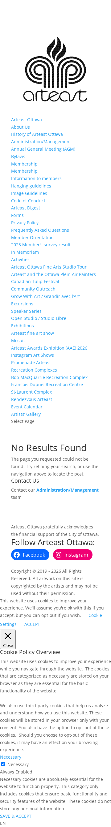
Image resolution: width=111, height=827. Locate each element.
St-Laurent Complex (31, 392)
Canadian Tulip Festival (35, 281)
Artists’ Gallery (26, 414)
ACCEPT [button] (32, 624)
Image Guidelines (29, 193)
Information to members (36, 178)
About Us (20, 127)
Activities (20, 259)
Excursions (22, 304)
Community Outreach (33, 289)
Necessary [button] (10, 757)
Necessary (18, 764)
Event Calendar (27, 407)
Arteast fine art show (32, 333)
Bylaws (18, 156)
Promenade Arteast (31, 362)
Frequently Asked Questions (40, 230)
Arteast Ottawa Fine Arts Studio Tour (49, 267)
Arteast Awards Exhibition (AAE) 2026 (49, 348)
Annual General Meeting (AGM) (43, 149)
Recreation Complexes (34, 370)
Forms (17, 215)
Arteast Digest (25, 208)
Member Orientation (32, 237)
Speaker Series (26, 311)
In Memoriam (25, 252)
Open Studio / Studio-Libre (38, 318)
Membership (24, 164)
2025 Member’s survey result (41, 245)
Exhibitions (22, 326)
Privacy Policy (25, 223)
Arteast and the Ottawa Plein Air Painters (53, 274)
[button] (55, 823)
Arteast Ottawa (26, 120)
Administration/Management (41, 141)
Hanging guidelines (31, 186)
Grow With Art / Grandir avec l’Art (45, 296)
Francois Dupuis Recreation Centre (47, 384)
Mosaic (18, 340)
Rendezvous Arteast (31, 399)
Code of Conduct (28, 201)
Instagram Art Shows (32, 355)
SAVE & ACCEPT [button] (15, 816)
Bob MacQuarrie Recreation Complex (49, 377)
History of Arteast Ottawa (37, 134)
